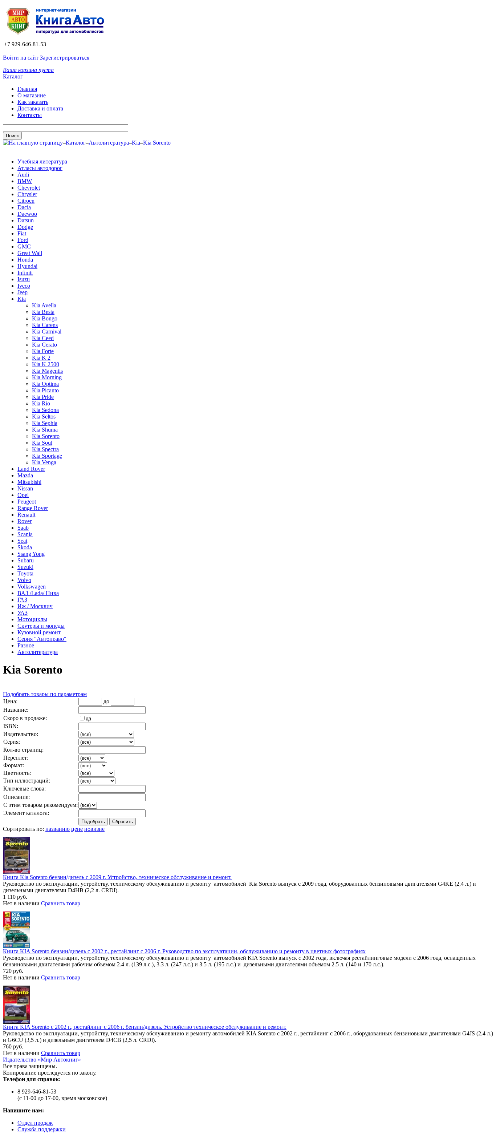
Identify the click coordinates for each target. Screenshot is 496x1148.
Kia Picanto (45, 390)
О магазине (31, 95)
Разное (25, 645)
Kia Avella (44, 305)
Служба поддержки (41, 1129)
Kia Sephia (44, 423)
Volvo (24, 580)
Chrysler (27, 194)
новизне (94, 829)
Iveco (23, 286)
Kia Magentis (47, 371)
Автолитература (109, 143)
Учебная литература (42, 161)
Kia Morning (47, 377)
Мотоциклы (32, 619)
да (88, 718)
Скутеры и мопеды (41, 626)
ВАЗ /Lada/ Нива (38, 593)
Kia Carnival (46, 331)
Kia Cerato (44, 344)
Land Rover (31, 469)
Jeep (22, 292)
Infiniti (25, 273)
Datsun (25, 220)
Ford (22, 240)
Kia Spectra (45, 449)
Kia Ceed (43, 338)
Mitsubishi (29, 482)
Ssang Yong (31, 554)
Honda (25, 259)
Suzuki (25, 567)
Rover (24, 521)
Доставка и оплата (40, 108)
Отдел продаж (35, 1123)
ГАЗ (22, 600)
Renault (26, 515)
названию (57, 829)
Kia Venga (44, 462)
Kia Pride (43, 397)
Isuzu (23, 279)
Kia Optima (45, 384)
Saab (23, 528)
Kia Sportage (47, 456)
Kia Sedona (45, 410)
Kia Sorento (157, 143)
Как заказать (32, 102)
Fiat (21, 233)
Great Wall (29, 253)
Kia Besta (43, 312)
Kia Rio (41, 403)
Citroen (25, 201)
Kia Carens (45, 325)
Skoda (24, 547)
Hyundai (27, 266)
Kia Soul (42, 443)
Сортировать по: (23, 829)
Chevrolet (28, 188)
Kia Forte (43, 351)
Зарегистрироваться (64, 57)
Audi (23, 174)
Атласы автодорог (39, 168)
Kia (136, 143)
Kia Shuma (45, 430)
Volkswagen (31, 586)
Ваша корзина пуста (28, 70)
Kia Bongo (44, 318)
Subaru (25, 560)
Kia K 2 (41, 358)
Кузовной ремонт (39, 632)
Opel (23, 495)
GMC (24, 246)
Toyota (25, 573)
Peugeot (26, 501)
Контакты (29, 115)
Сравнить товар (60, 903)
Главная (27, 89)
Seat (22, 541)
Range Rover (32, 508)
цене (77, 829)
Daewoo (27, 214)
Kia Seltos (44, 416)
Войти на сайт (20, 57)
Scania (25, 534)
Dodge (25, 227)
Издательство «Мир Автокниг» (42, 1059)
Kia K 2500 (45, 364)
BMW (24, 181)
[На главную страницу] (57, 38)
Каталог (13, 76)
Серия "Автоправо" (41, 639)
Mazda (25, 475)
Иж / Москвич (35, 606)
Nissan (25, 488)
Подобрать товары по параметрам (45, 694)
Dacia (24, 207)
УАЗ (22, 613)
